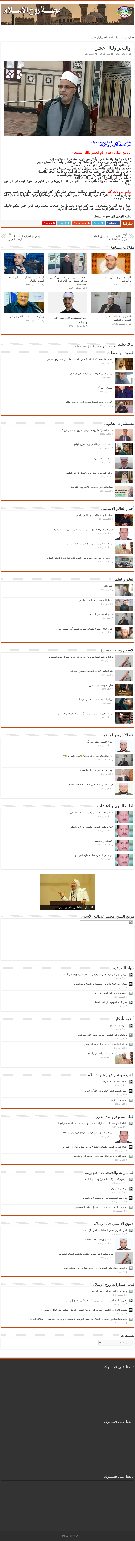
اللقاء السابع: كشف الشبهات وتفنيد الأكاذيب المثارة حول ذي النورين (95, 1146)
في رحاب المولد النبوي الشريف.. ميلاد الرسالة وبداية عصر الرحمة (82, 529)
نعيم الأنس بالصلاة (118, 1025)
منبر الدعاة (116, 37)
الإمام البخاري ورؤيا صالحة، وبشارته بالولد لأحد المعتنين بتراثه (84, 628)
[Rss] (77, 1536)
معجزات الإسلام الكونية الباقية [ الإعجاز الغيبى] (24, 237)
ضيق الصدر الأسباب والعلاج (100, 1053)
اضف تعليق (89, 54)
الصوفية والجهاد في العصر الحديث (111, 993)
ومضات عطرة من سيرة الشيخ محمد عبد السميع (90, 543)
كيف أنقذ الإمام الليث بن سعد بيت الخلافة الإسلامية (89, 784)
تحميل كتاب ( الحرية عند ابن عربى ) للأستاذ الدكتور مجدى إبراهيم (96, 1300)
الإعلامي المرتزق (119, 1188)
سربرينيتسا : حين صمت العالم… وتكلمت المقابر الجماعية (86, 1253)
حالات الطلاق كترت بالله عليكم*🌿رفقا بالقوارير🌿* (88, 756)
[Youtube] (70, 1536)
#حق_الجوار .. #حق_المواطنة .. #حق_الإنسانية (105, 1230)
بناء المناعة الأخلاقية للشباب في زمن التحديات (91, 671)
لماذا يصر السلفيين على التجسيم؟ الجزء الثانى (105, 1197)
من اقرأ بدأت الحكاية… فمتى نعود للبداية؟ (93, 699)
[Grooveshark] (67, 1536)
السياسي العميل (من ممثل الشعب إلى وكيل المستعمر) (101, 1207)
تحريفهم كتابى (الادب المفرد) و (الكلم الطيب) (106, 1179)
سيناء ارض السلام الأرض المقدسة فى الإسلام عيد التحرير (100, 983)
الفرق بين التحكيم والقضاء (100, 458)
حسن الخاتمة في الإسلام (101, 614)
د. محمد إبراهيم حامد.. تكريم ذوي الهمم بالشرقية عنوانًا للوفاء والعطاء (80, 558)
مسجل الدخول (94, 346)
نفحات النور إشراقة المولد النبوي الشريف (93, 515)
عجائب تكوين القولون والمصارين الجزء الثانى (91, 812)
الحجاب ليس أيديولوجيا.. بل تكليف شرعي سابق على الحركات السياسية (68, 280)
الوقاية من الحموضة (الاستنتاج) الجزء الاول (93, 855)
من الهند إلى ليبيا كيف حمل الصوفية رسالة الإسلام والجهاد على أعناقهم (94, 974)
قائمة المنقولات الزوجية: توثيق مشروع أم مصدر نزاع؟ (87, 430)
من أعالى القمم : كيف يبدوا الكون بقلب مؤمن (105, 1044)
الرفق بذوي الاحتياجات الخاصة (99, 1239)
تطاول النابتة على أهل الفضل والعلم (96, 600)
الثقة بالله (108, 586)
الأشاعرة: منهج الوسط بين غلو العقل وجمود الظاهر (89, 402)
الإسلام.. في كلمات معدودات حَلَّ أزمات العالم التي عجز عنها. (84, 713)
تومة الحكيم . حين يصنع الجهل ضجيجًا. (95, 770)
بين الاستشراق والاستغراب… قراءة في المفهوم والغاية (87, 1132)
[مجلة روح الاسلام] (67, 13)
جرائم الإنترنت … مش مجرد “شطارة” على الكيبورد (89, 473)
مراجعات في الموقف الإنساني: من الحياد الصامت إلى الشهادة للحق (95, 1268)
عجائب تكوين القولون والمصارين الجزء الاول (92, 826)
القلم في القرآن (105, 387)
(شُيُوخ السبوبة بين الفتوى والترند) (25, 316)
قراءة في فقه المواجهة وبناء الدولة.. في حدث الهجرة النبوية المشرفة (80, 657)
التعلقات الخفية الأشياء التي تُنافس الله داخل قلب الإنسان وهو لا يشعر (80, 359)
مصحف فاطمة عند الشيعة (115, 1081)
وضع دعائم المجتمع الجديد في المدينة (109, 1291)
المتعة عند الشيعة (119, 1100)
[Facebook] (74, 1536)
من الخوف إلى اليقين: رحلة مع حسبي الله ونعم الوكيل (101, 1035)
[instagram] (63, 1536)
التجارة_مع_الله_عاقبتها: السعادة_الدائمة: (117, 318)
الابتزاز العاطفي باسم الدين (75, 907)
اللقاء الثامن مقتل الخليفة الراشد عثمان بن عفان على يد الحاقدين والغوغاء (92, 1123)
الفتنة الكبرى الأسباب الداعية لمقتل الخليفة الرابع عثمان (100, 1156)
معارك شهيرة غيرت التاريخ (100, 685)
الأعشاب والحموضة (104, 841)
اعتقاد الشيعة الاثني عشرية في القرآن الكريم (105, 1090)
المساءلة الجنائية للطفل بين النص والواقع (93, 444)
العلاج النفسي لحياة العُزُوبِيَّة (100, 741)
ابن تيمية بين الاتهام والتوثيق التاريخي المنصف (91, 373)
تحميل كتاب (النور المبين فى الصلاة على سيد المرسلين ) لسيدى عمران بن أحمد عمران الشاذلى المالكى (77, 1319)
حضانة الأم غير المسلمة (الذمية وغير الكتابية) (92, 487)
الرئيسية (128, 37)
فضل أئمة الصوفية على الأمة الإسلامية (109, 1002)
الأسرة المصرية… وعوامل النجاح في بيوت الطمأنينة (110, 237)
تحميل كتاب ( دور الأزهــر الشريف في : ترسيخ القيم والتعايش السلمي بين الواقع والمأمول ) (84, 1309)
